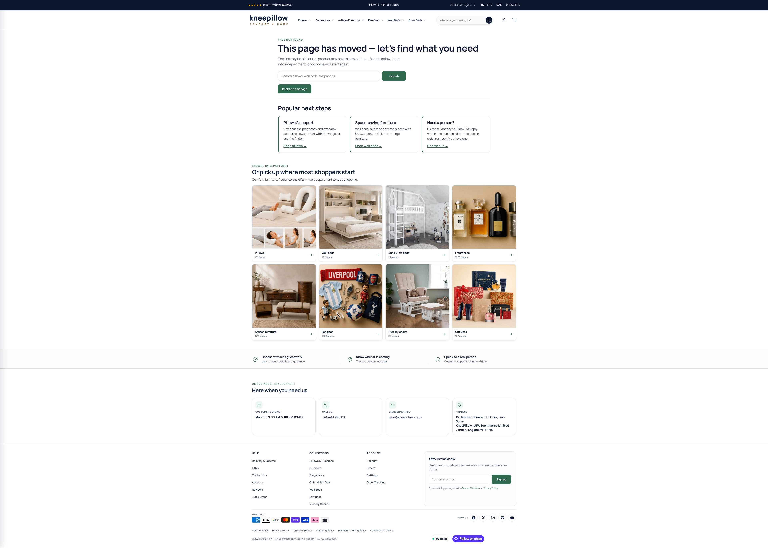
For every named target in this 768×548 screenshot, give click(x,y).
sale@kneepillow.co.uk (405, 417)
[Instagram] (493, 518)
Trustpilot (441, 538)
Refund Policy (260, 530)
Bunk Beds (415, 20)
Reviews (257, 489)
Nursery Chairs (318, 504)
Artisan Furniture (349, 20)
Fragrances (323, 20)
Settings (372, 475)
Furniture (315, 468)
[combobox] (464, 20)
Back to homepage (294, 89)
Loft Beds (315, 497)
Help (255, 453)
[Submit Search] (489, 20)
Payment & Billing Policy (352, 530)
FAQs (499, 5)
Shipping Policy (325, 530)
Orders (371, 468)
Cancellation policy (381, 530)
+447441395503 (333, 417)
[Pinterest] (502, 518)
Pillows (302, 20)
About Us (486, 5)
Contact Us (513, 5)
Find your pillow (328, 89)
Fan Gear (374, 20)
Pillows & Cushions (321, 461)
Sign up (501, 479)
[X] (483, 518)
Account (374, 453)
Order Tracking (376, 482)
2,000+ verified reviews (277, 5)
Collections (319, 453)
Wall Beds (394, 20)
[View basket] (514, 20)
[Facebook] (474, 518)
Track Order (259, 497)
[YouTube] (512, 518)
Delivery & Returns (264, 461)
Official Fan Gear (320, 482)
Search (394, 76)
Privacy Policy (491, 488)
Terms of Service (470, 488)
